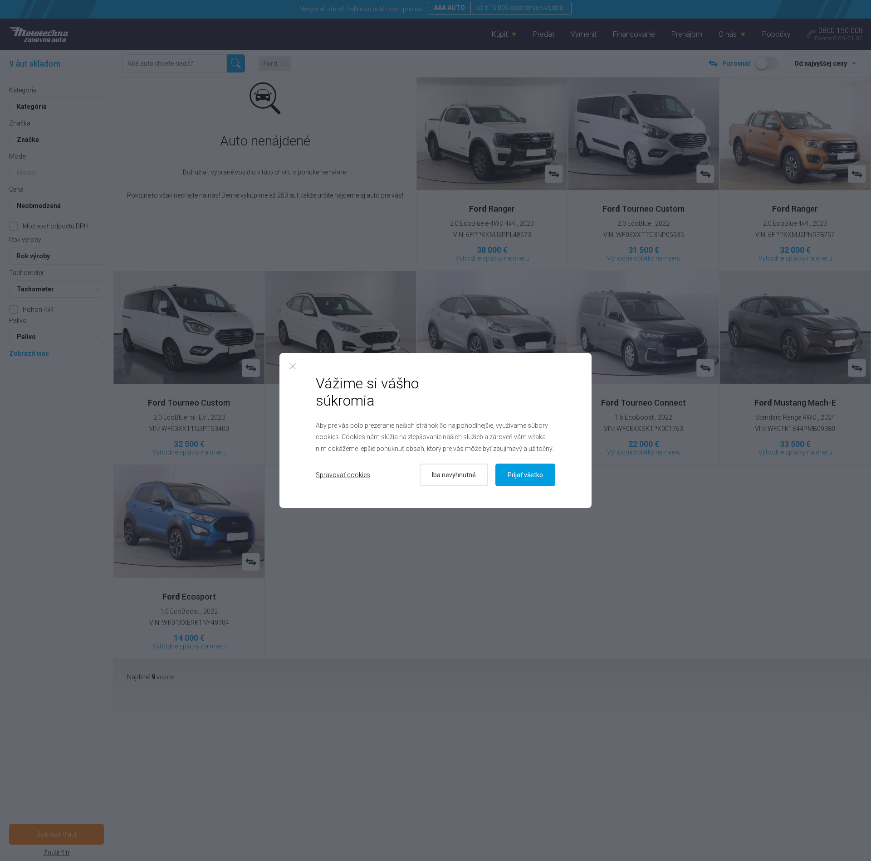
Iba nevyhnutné (454, 475)
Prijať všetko (525, 475)
